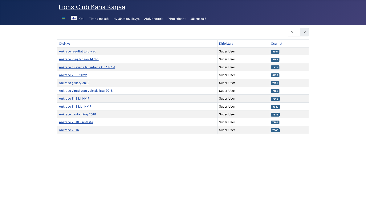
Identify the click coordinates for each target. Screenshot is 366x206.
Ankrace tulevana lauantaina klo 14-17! (87, 67)
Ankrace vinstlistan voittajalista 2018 (86, 91)
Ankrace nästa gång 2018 (77, 114)
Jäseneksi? (198, 19)
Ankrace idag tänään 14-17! (79, 59)
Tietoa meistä (99, 19)
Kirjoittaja (226, 43)
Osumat (276, 43)
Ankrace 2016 (69, 130)
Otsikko (64, 43)
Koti (81, 19)
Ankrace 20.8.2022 (73, 75)
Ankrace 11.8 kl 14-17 (74, 98)
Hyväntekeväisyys (126, 19)
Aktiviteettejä (153, 19)
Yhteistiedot (177, 19)
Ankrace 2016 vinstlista (76, 122)
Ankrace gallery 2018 (74, 83)
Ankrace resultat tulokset (77, 51)
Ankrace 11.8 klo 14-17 (75, 106)
